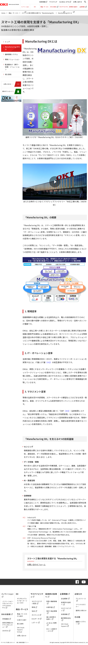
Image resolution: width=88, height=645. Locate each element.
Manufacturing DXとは (12, 48)
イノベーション (25, 7)
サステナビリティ (63, 7)
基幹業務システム (11, 54)
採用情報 (42, 2)
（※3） (66, 410)
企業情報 (82, 7)
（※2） (48, 362)
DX (35, 7)
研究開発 (5, 619)
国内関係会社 (66, 618)
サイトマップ (53, 2)
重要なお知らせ (81, 610)
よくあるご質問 (51, 623)
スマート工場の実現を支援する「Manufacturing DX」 (38, 13)
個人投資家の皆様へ (51, 618)
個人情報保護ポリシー (23, 642)
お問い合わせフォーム (36, 564)
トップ (7, 42)
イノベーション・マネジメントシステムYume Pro (7, 604)
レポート (35, 622)
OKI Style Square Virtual (20, 629)
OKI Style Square (64, 625)
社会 (33, 611)
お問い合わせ (77, 2)
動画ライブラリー (81, 623)
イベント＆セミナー (81, 605)
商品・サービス (44, 7)
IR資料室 (49, 607)
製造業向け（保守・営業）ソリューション (12, 66)
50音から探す (22, 620)
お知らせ (78, 594)
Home (3, 13)
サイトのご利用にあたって (8, 642)
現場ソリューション (12, 59)
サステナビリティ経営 (37, 602)
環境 (33, 607)
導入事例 (8, 74)
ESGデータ (35, 619)
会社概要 (64, 598)
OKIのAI (5, 631)
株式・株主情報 (51, 611)
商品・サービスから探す (22, 615)
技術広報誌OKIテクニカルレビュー (7, 625)
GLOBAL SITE (64, 2)
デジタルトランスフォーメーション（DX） (22, 600)
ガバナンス (35, 615)
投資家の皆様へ (73, 7)
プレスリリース (81, 598)
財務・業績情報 (51, 601)
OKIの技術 (53, 7)
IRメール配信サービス (51, 630)
